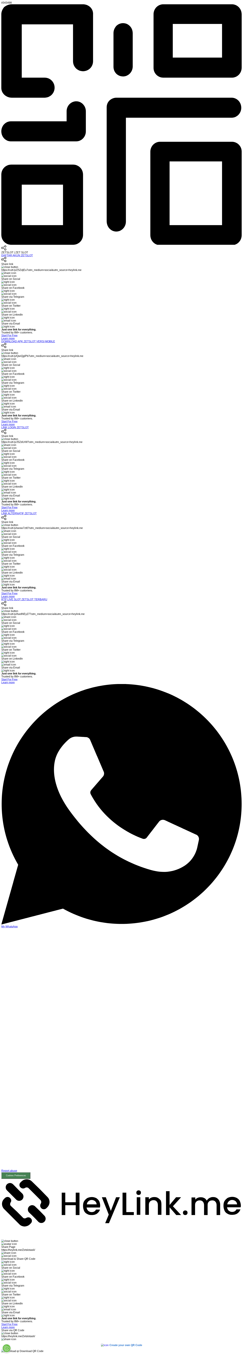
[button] (121, 1053)
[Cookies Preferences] (6, 1348)
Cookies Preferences (16, 1175)
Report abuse (9, 1170)
